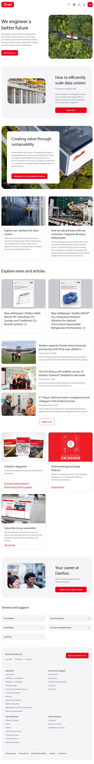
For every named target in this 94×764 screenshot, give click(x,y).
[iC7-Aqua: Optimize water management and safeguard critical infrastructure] (18, 404)
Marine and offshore (13, 700)
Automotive (10, 674)
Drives (8, 724)
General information (39, 753)
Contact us (52, 689)
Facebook (18, 659)
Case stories (52, 678)
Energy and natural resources (17, 689)
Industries (10, 670)
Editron (8, 727)
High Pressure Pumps (14, 731)
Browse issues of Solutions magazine (18, 487)
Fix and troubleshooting (57, 682)
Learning (51, 685)
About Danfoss (54, 716)
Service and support (57, 670)
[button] (79, 4)
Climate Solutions (12, 720)
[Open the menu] (90, 4)
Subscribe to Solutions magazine (16, 483)
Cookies (52, 753)
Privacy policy (11, 753)
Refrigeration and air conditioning (19, 707)
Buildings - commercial (14, 678)
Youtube (28, 659)
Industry (9, 696)
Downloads (52, 674)
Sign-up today (9, 545)
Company (52, 720)
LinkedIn (9, 659)
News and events (54, 724)
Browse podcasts (57, 487)
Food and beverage (13, 693)
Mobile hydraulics (12, 704)
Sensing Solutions (12, 735)
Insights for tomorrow (56, 727)
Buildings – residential (14, 682)
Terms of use (23, 753)
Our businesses (12, 716)
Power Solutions (12, 738)
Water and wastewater (14, 711)
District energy (11, 685)
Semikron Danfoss (12, 742)
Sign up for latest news (77, 655)
